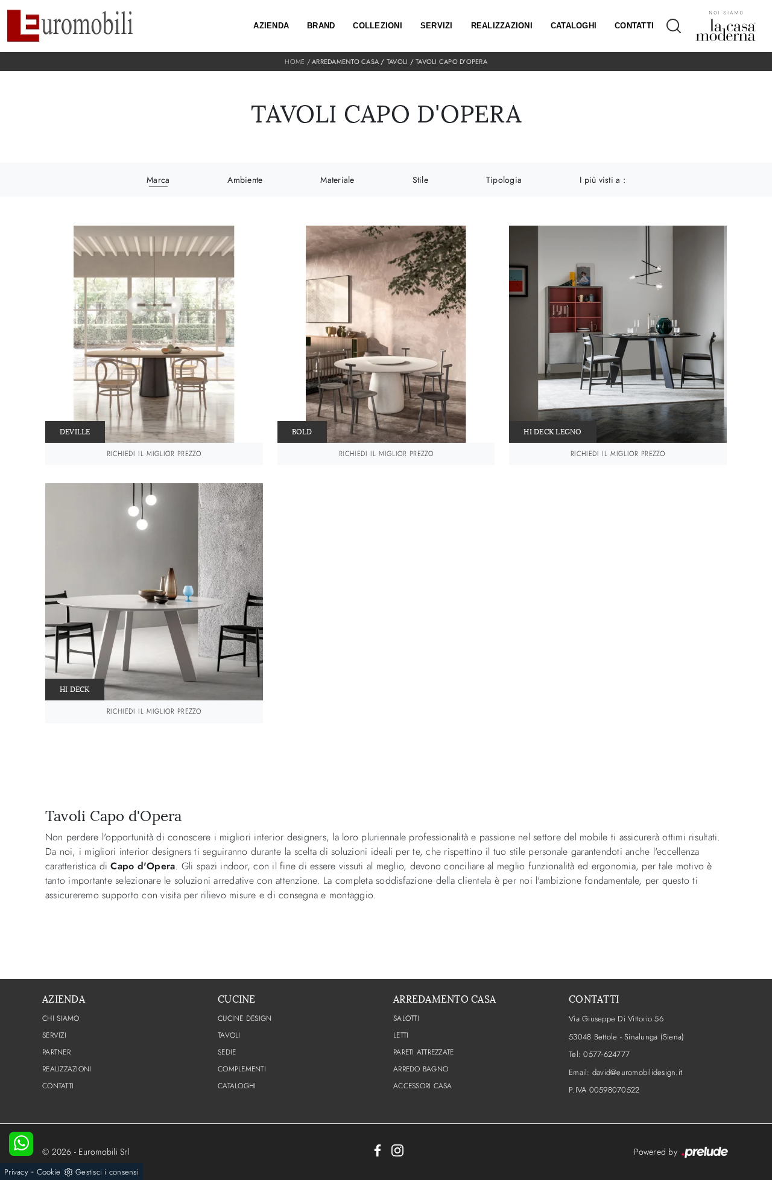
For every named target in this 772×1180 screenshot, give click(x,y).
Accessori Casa (422, 1085)
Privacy (16, 1172)
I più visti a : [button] (602, 180)
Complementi (242, 1069)
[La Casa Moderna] (725, 26)
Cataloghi (573, 25)
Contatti (634, 25)
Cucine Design (244, 1018)
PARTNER (56, 1052)
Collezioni (377, 25)
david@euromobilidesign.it (637, 1072)
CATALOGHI (237, 1085)
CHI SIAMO (60, 1018)
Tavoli (397, 61)
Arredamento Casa (345, 61)
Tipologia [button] (504, 180)
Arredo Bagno (420, 1069)
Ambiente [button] (244, 180)
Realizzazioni (502, 25)
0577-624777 (606, 1054)
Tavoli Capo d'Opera (451, 61)
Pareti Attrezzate (423, 1052)
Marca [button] (158, 180)
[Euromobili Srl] (70, 26)
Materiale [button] (337, 180)
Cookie (49, 1172)
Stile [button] (420, 180)
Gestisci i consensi (107, 1172)
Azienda (271, 25)
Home (295, 61)
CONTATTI (58, 1085)
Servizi (436, 25)
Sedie (227, 1052)
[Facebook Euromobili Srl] (377, 1149)
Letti (400, 1035)
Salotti (406, 1018)
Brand (321, 25)
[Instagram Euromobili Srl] (397, 1149)
